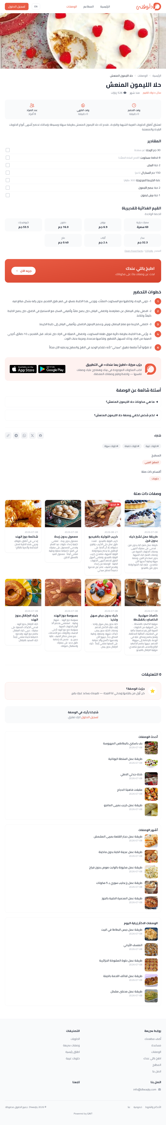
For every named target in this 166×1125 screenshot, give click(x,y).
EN (35, 6)
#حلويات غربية (152, 446)
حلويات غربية (73, 1058)
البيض (150, 165)
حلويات (155, 478)
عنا (129, 1107)
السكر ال (146, 172)
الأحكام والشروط (153, 1107)
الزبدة (149, 150)
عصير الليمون (145, 187)
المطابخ (156, 1064)
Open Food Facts (134, 250)
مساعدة (156, 1045)
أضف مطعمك (153, 1038)
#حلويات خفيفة (132, 446)
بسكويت (145, 157)
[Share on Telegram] (16, 435)
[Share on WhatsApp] (24, 435)
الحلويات (75, 1038)
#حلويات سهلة (111, 446)
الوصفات (71, 6)
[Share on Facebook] (40, 435)
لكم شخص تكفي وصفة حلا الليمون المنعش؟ (124, 415)
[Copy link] (8, 435)
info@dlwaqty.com (144, 1089)
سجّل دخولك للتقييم (152, 92)
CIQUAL (149, 250)
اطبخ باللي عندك (152, 1058)
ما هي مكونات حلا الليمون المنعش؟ (130, 402)
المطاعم (88, 6)
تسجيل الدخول (16, 6)
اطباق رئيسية (72, 1051)
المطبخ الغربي (152, 462)
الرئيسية (105, 6)
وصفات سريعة (71, 1045)
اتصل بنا (156, 1071)
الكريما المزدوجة (145, 180)
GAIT (90, 1113)
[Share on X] (32, 435)
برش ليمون (147, 195)
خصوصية (138, 1107)
